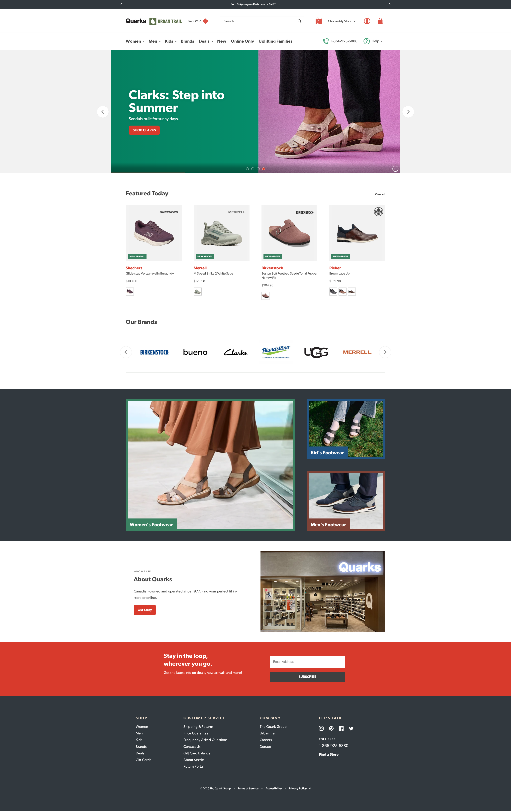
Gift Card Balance (197, 753)
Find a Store (329, 754)
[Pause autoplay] (395, 169)
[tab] (247, 168)
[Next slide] (389, 4)
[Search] (299, 21)
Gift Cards (143, 760)
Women (142, 726)
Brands (141, 746)
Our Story (145, 610)
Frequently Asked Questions (205, 740)
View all (380, 194)
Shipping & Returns (198, 726)
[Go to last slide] (121, 4)
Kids (139, 740)
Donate (265, 746)
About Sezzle (193, 760)
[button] (380, 21)
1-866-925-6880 (344, 41)
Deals (140, 753)
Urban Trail (268, 733)
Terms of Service (248, 788)
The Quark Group (273, 726)
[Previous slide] (103, 112)
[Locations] (319, 21)
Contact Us (191, 746)
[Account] (367, 21)
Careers (266, 740)
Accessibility (273, 788)
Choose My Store (339, 21)
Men (139, 733)
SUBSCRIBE (307, 677)
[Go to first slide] (408, 112)
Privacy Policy (298, 788)
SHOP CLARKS (144, 130)
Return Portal (193, 766)
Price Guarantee (196, 733)
